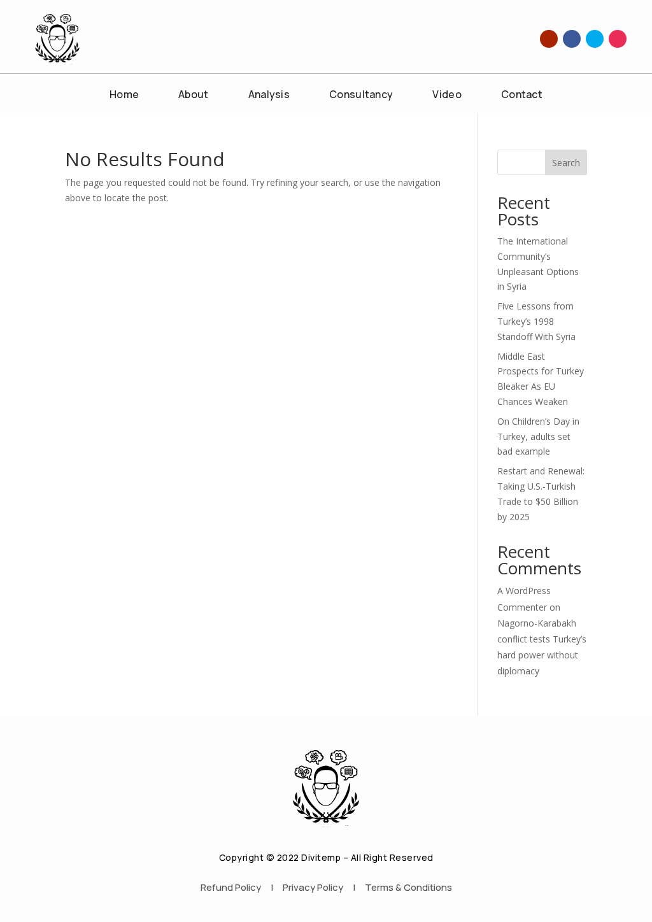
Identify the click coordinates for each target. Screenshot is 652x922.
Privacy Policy (313, 887)
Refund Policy (231, 887)
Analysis (269, 95)
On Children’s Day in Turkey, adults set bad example (538, 436)
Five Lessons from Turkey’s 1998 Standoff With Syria (536, 321)
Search (566, 163)
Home (124, 95)
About (193, 95)
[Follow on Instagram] (618, 39)
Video (447, 95)
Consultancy (361, 95)
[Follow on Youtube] (549, 39)
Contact (521, 95)
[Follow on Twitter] (595, 39)
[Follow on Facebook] (572, 39)
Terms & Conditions (408, 887)
